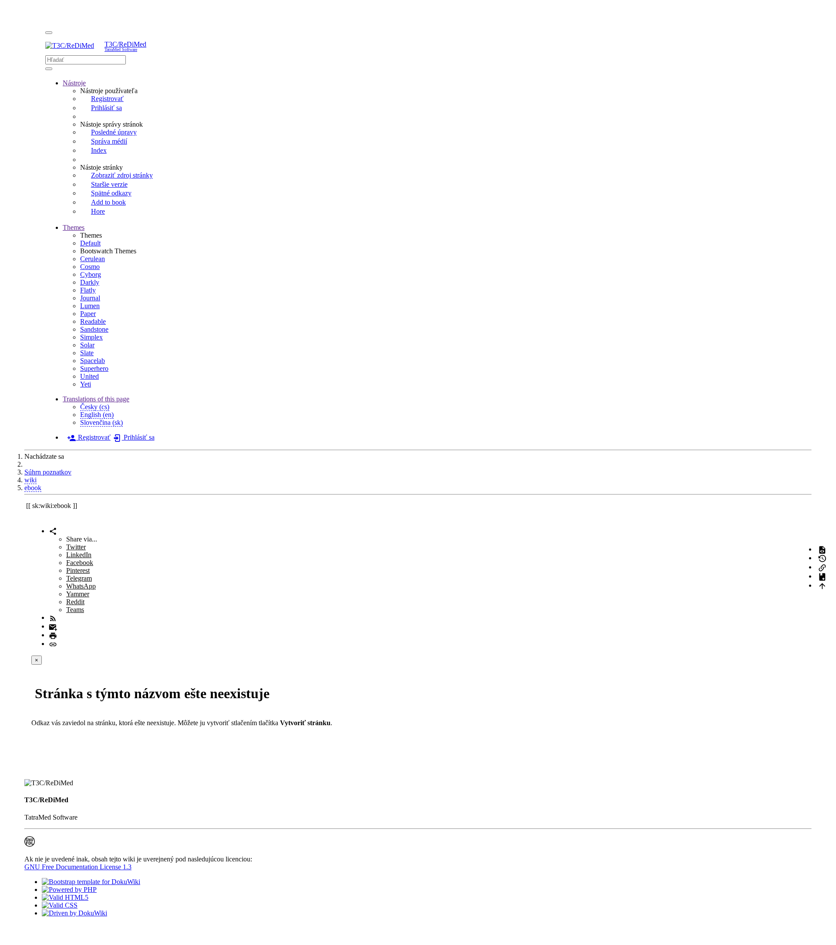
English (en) (97, 414)
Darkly (89, 282)
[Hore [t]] (822, 585)
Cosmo (90, 266)
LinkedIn (78, 554)
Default (90, 243)
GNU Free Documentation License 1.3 (77, 867)
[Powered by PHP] (69, 889)
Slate (87, 352)
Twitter (76, 547)
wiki (30, 480)
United (89, 376)
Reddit (75, 601)
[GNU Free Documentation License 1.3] (29, 844)
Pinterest (78, 570)
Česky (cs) (94, 406)
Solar (87, 345)
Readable (93, 321)
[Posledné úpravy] (53, 617)
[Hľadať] (48, 68)
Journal (90, 298)
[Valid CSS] (60, 905)
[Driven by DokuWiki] (74, 913)
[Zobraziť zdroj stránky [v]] (822, 549)
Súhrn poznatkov (47, 472)
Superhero (94, 368)
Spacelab (92, 360)
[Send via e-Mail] (53, 626)
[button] (74, 83)
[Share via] (53, 531)
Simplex (91, 337)
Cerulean (92, 258)
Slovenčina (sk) (101, 422)
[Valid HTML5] (65, 897)
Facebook (79, 562)
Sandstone (94, 329)
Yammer (77, 594)
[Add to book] (822, 576)
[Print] (53, 635)
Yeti (85, 384)
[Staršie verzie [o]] (822, 557)
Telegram (79, 578)
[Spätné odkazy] (822, 567)
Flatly (88, 290)
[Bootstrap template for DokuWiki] (91, 881)
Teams (75, 609)
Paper (88, 313)
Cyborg (90, 274)
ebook (32, 487)
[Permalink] (53, 643)
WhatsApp (81, 586)
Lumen (90, 305)
